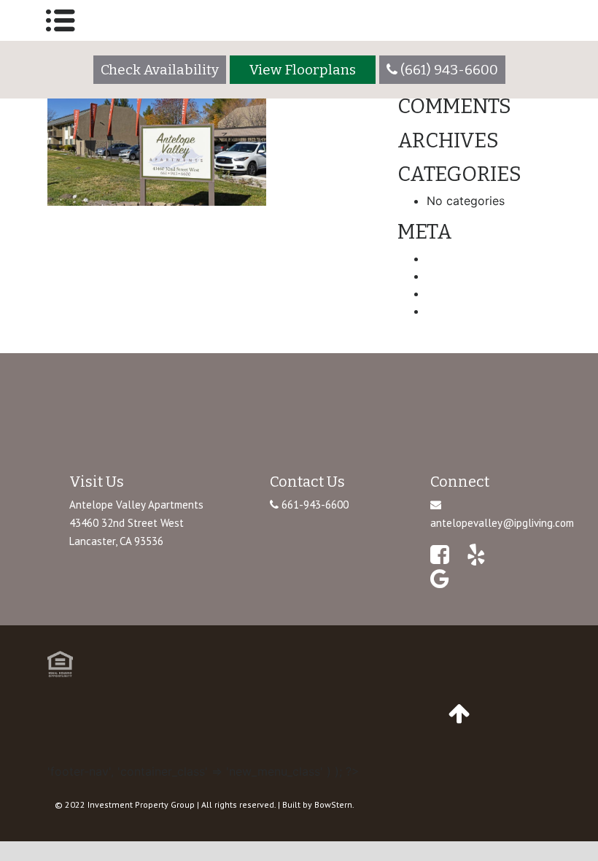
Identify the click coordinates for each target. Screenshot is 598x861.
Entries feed (460, 276)
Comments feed (471, 293)
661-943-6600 (314, 504)
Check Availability (160, 69)
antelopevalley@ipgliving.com (502, 523)
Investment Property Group (141, 804)
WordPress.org (467, 311)
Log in (444, 258)
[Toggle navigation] (60, 20)
